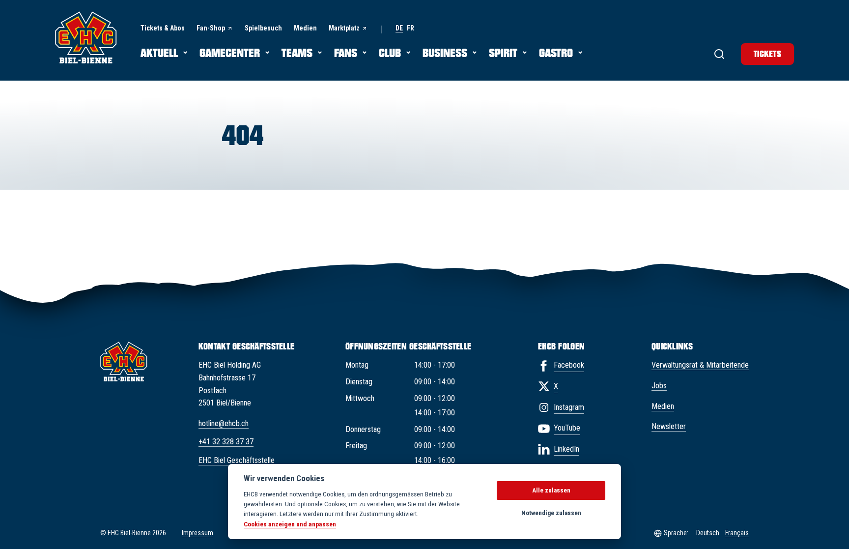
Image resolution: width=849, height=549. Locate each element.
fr (410, 28)
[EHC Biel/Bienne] (86, 37)
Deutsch (707, 533)
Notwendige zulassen (551, 513)
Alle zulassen (551, 490)
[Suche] (719, 54)
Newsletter (668, 426)
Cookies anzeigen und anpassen (290, 524)
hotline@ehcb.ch (223, 423)
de (399, 28)
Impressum (197, 533)
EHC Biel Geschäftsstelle (236, 460)
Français (737, 533)
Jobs (659, 385)
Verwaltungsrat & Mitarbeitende (700, 365)
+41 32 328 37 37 (226, 441)
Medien (662, 406)
